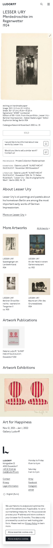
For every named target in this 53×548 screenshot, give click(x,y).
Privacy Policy (31, 524)
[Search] (41, 4)
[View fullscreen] (50, 35)
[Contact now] (46, 152)
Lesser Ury (14, 12)
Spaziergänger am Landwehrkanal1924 (10, 265)
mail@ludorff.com (11, 472)
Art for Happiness (17, 422)
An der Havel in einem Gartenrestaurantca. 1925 (38, 265)
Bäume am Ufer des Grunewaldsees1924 (37, 304)
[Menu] (48, 4)
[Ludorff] (9, 4)
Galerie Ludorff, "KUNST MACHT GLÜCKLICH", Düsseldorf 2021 (13, 354)
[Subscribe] (46, 143)
